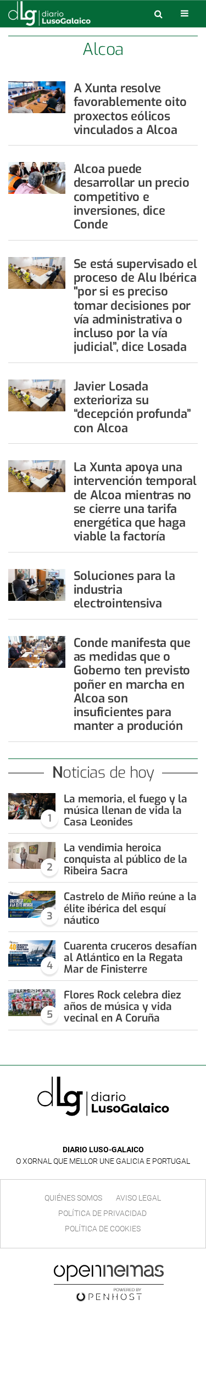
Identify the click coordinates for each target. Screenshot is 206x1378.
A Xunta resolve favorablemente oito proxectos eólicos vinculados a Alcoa (130, 109)
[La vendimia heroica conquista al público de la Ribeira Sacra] (31, 855)
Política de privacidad (102, 1213)
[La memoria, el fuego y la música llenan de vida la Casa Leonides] (31, 806)
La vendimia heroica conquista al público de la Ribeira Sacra (125, 859)
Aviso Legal (138, 1197)
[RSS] (128, 1133)
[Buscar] (158, 14)
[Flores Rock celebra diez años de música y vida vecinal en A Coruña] (31, 1002)
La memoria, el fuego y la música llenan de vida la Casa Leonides (125, 810)
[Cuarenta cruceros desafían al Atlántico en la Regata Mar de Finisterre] (31, 953)
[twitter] (111, 1133)
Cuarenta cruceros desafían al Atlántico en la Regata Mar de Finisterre (130, 957)
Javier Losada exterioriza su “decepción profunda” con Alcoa (133, 407)
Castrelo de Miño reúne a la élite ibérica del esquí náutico (130, 908)
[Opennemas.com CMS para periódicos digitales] (109, 1282)
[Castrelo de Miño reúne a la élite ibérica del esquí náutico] (31, 904)
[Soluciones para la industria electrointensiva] (36, 585)
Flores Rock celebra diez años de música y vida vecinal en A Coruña (122, 1006)
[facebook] (95, 1133)
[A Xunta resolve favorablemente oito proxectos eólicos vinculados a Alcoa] (36, 97)
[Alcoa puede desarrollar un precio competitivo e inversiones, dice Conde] (36, 178)
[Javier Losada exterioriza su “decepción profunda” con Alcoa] (36, 395)
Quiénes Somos (73, 1197)
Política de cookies (103, 1228)
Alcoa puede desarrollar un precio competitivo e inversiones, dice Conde (132, 196)
